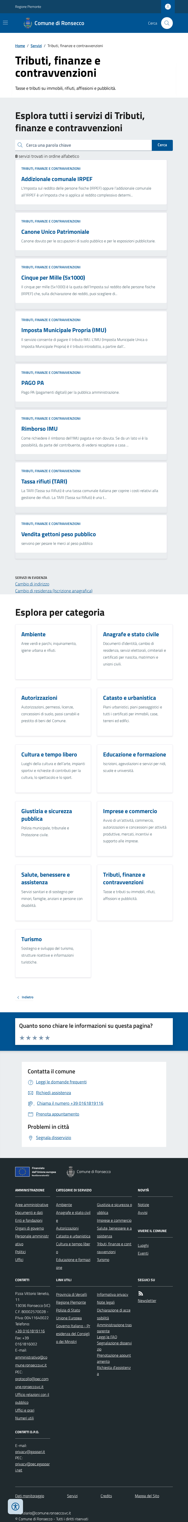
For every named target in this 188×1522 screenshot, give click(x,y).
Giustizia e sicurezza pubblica (114, 1208)
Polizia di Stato (68, 1310)
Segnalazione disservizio (114, 1346)
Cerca (162, 145)
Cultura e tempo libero (73, 1248)
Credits (106, 1496)
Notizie (143, 1205)
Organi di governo (29, 1228)
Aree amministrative (31, 1205)
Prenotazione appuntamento (114, 1358)
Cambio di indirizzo (32, 584)
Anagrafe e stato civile (73, 1216)
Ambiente (64, 1205)
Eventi (143, 1253)
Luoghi (143, 1245)
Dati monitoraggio (29, 1496)
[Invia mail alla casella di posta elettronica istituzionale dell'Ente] (32, 1361)
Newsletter (147, 1300)
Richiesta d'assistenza (114, 1371)
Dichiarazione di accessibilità (113, 1314)
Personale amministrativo (32, 1240)
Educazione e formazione (73, 1263)
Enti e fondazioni (28, 1220)
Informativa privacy (112, 1294)
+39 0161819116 (30, 1331)
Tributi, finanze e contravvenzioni (51, 168)
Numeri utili (24, 1418)
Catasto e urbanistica (73, 1236)
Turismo (103, 1259)
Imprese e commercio (114, 1220)
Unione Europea (69, 1318)
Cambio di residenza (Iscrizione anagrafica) (54, 590)
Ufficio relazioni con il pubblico (32, 1398)
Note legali (106, 1302)
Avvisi (142, 1212)
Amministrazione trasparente (114, 1328)
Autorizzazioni (67, 1228)
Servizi (36, 46)
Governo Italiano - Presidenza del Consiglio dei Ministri (73, 1333)
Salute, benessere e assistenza (114, 1232)
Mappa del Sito (147, 1496)
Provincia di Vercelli (71, 1294)
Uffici (19, 1259)
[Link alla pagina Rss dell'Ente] (141, 1293)
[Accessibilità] (15, 1506)
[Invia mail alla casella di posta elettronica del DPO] (30, 1452)
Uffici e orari (24, 1410)
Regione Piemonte (28, 6)
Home (20, 46)
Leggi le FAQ (107, 1337)
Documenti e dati (29, 1212)
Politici (20, 1252)
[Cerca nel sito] (165, 23)
